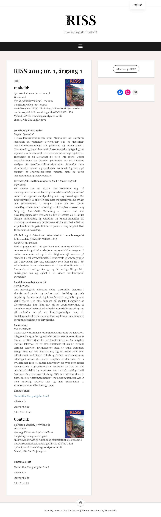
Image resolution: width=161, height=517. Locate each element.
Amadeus (96, 510)
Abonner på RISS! (126, 68)
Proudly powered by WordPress (61, 510)
